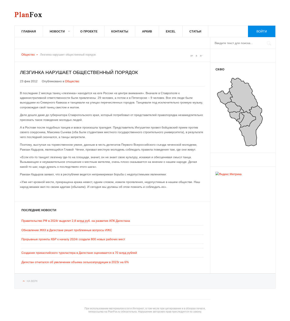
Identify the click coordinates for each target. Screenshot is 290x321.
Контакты (119, 31)
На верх (32, 281)
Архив (147, 31)
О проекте (88, 31)
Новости (57, 31)
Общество (28, 54)
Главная (28, 31)
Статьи (195, 31)
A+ (191, 55)
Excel (171, 31)
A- (201, 55)
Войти (261, 31)
